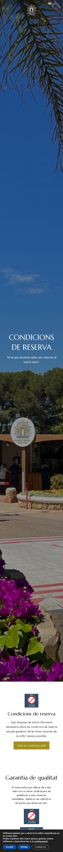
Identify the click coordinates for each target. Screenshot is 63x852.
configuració (41, 841)
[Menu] (3, 8)
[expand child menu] (53, 6)
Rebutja (24, 847)
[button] (31, 745)
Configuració (40, 847)
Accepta (9, 847)
